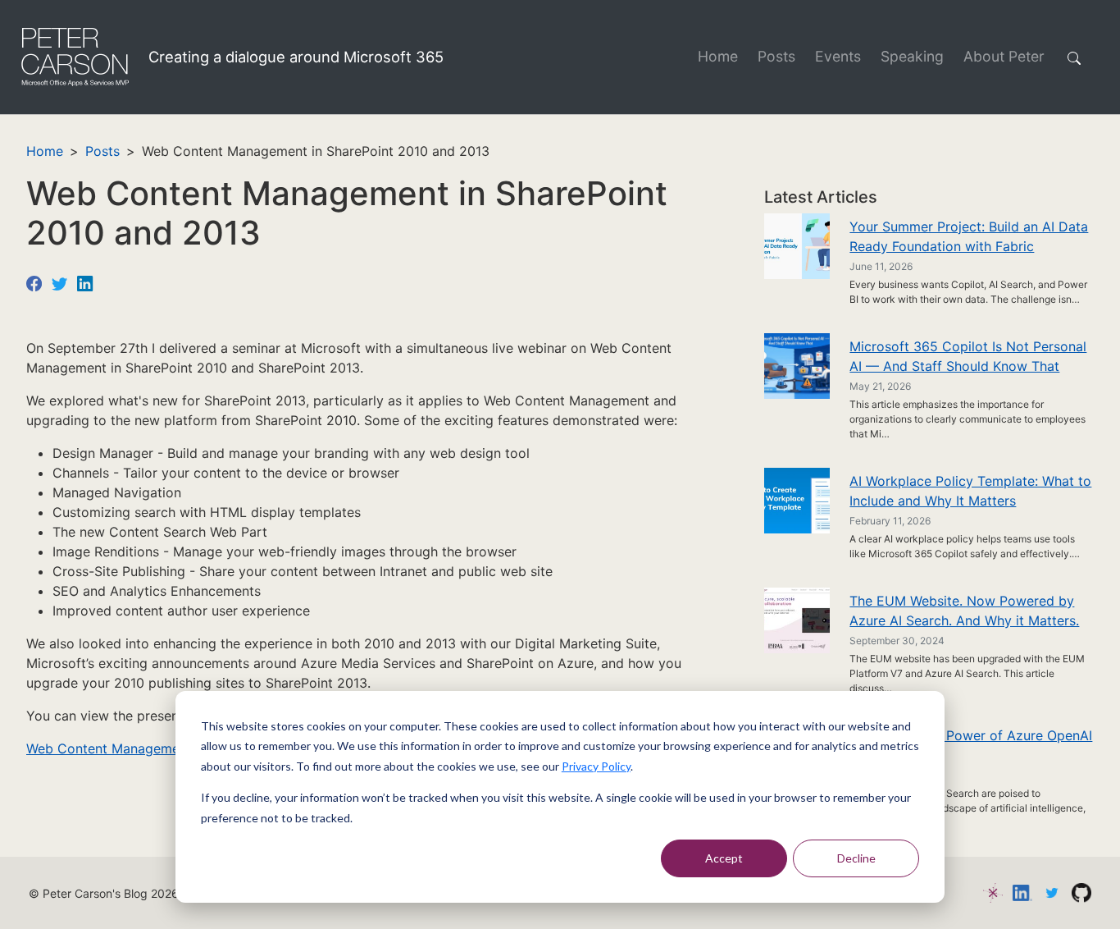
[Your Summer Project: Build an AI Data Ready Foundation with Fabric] (797, 245)
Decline (856, 858)
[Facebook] (34, 282)
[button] (1077, 57)
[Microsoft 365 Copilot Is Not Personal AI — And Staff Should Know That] (797, 365)
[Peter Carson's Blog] (74, 57)
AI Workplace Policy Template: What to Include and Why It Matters (970, 491)
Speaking (912, 56)
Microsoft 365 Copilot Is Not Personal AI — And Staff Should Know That (967, 356)
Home (718, 56)
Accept (724, 858)
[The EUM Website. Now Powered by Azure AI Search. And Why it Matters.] (797, 619)
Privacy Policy (596, 766)
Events (838, 56)
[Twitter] (59, 282)
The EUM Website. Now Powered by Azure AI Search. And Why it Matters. (964, 611)
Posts (776, 56)
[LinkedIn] (85, 282)
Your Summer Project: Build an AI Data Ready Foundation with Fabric (968, 236)
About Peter (1004, 56)
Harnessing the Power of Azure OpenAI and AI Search (970, 745)
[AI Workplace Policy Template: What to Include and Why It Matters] (797, 500)
